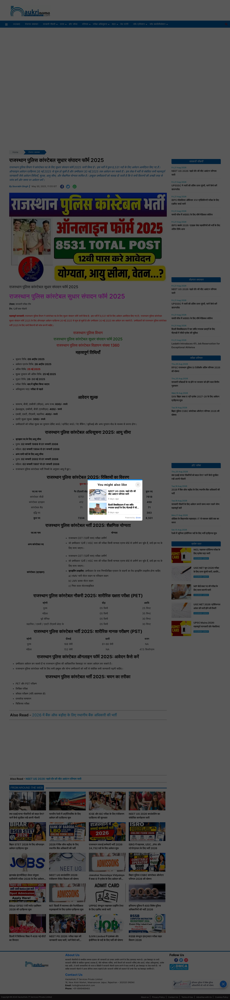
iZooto (138, 518)
